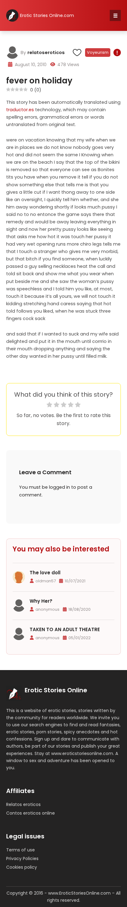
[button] (115, 15)
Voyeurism (98, 52)
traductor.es (20, 110)
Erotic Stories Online (56, 690)
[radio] (49, 406)
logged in (59, 487)
